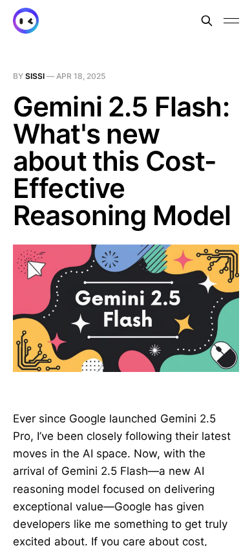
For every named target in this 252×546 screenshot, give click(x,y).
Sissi (36, 76)
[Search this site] (206, 20)
